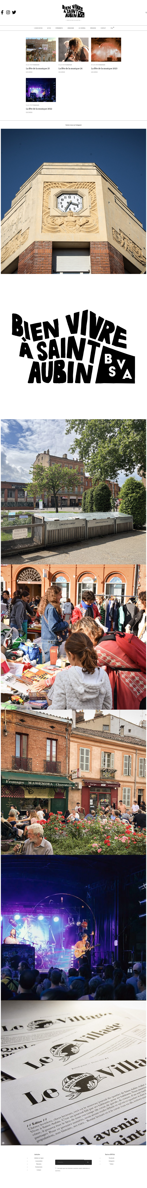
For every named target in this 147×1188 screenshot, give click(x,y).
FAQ (112, 28)
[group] (73, 201)
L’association (38, 28)
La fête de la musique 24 (70, 68)
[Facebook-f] (2, 12)
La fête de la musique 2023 (104, 68)
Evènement (36, 64)
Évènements (59, 28)
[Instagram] (8, 12)
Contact (103, 28)
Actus (49, 28)
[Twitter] (14, 12)
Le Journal (82, 28)
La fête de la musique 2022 (39, 108)
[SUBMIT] (88, 1162)
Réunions (93, 28)
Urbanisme (71, 28)
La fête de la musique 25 (38, 68)
